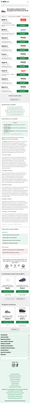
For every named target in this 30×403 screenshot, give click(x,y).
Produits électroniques (8, 348)
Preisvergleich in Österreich (15, 394)
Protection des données (15, 375)
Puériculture (5, 350)
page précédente (11, 298)
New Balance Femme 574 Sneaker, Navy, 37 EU (22, 286)
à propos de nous (15, 381)
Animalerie (4, 335)
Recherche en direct (15, 377)
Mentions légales (15, 374)
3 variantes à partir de (14, 16)
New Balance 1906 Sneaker (22, 317)
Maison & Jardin (5, 343)
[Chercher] (2, 5)
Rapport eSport (15, 385)
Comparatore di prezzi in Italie (15, 391)
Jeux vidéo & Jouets (7, 341)
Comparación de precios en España (15, 392)
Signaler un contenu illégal (15, 95)
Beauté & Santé (5, 339)
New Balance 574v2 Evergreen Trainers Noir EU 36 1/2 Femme (8, 286)
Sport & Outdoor (6, 352)
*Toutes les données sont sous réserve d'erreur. (15, 400)
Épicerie (3, 354)
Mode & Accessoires (7, 345)
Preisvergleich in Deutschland (15, 396)
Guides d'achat (15, 383)
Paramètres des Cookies (15, 386)
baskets (5, 141)
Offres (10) (3, 16)
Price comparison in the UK (15, 398)
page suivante (20, 298)
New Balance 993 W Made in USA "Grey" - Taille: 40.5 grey (8, 317)
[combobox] (16, 5)
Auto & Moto (4, 337)
